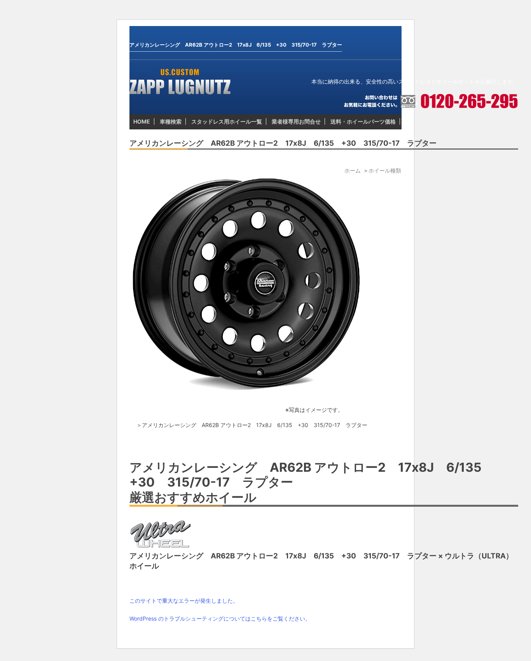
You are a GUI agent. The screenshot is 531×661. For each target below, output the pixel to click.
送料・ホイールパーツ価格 (363, 121)
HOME (141, 121)
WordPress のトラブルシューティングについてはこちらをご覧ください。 (220, 618)
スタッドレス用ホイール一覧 (226, 121)
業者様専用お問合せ (296, 121)
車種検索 (171, 121)
